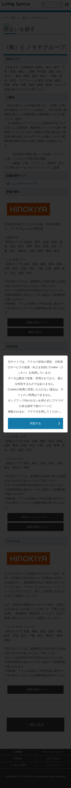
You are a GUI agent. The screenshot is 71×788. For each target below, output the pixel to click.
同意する (35, 423)
